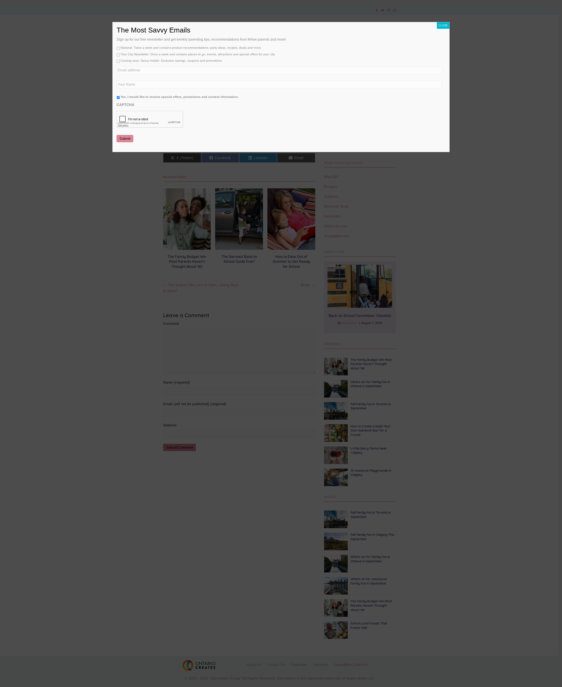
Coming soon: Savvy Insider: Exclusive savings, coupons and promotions (171, 60)
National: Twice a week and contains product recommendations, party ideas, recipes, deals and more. (191, 47)
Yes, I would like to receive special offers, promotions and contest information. (180, 97)
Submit (124, 138)
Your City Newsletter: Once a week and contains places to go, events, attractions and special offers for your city (198, 54)
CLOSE (443, 25)
